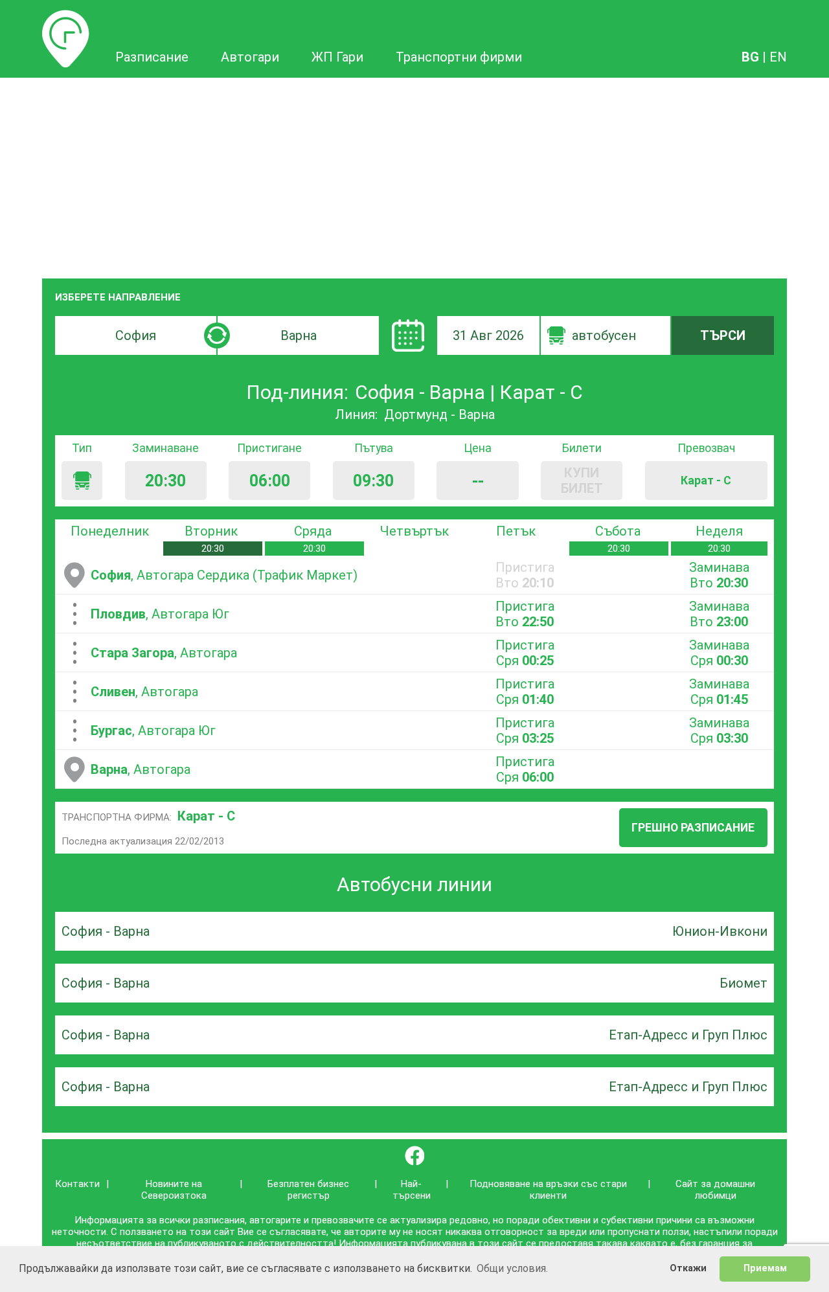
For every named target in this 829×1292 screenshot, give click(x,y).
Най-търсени (411, 1189)
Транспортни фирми (459, 57)
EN (778, 57)
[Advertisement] (414, 175)
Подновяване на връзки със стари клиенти (548, 1189)
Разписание (65, 17)
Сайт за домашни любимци (715, 1189)
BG (750, 57)
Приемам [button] (765, 1268)
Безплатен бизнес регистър (308, 1189)
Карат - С (206, 816)
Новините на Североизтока (174, 1189)
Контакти (77, 1184)
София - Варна (106, 931)
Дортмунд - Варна (439, 414)
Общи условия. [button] (512, 1268)
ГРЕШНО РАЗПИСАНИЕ (693, 827)
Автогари (250, 57)
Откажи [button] (688, 1268)
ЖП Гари (337, 57)
